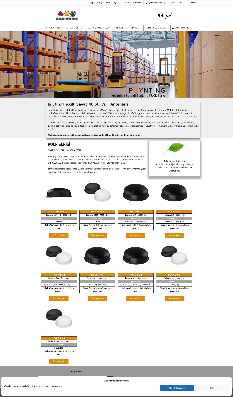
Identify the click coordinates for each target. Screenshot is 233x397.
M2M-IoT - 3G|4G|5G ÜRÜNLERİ (69, 28)
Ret (212, 388)
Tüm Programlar (177, 388)
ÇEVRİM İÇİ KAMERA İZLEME (99, 28)
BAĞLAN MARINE (182, 28)
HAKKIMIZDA (49, 28)
